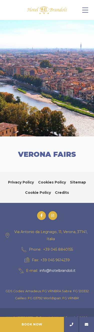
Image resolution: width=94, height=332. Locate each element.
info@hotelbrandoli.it (57, 270)
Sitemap (78, 182)
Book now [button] (32, 324)
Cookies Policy (52, 182)
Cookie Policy (38, 192)
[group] (47, 78)
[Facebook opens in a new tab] (41, 215)
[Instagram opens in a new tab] (52, 215)
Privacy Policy (21, 182)
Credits (62, 192)
